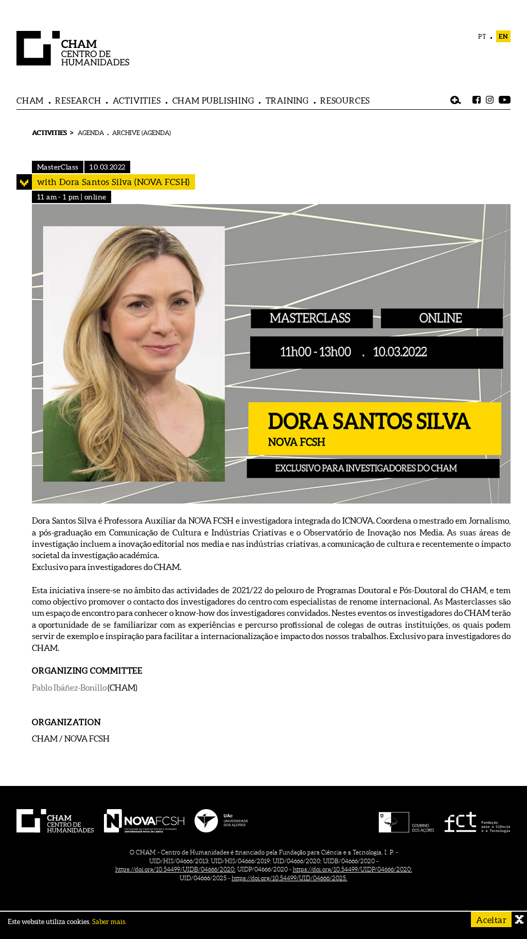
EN (503, 36)
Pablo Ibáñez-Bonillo (69, 687)
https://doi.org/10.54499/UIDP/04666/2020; (352, 869)
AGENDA (91, 132)
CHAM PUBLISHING (213, 100)
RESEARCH (78, 100)
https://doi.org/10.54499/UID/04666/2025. (289, 878)
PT (482, 36)
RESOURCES (345, 100)
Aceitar (491, 920)
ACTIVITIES (137, 100)
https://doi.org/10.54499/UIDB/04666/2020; (175, 869)
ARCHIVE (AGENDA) (141, 132)
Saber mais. (109, 922)
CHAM (30, 100)
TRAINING (287, 100)
